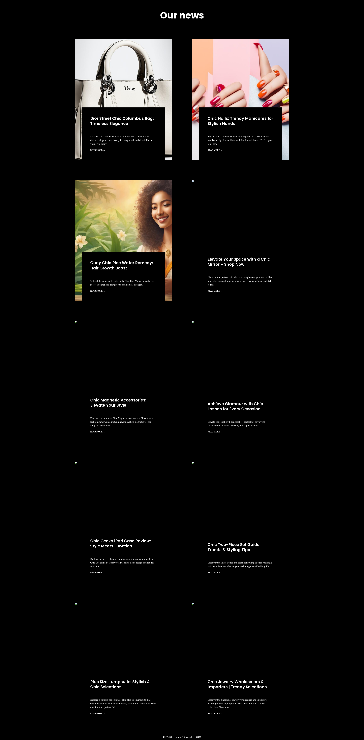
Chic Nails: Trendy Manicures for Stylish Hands (240, 121)
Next (200, 736)
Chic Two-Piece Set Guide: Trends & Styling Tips (234, 547)
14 (190, 736)
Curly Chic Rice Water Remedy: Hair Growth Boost (121, 265)
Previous (165, 736)
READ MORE (97, 150)
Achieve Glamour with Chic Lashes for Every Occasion (235, 406)
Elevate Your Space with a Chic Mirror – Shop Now (239, 262)
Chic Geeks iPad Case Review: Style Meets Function (120, 543)
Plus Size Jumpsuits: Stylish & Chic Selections (120, 684)
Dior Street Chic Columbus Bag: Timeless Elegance (122, 121)
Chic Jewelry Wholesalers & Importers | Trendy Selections (237, 684)
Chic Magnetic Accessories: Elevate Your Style (118, 403)
